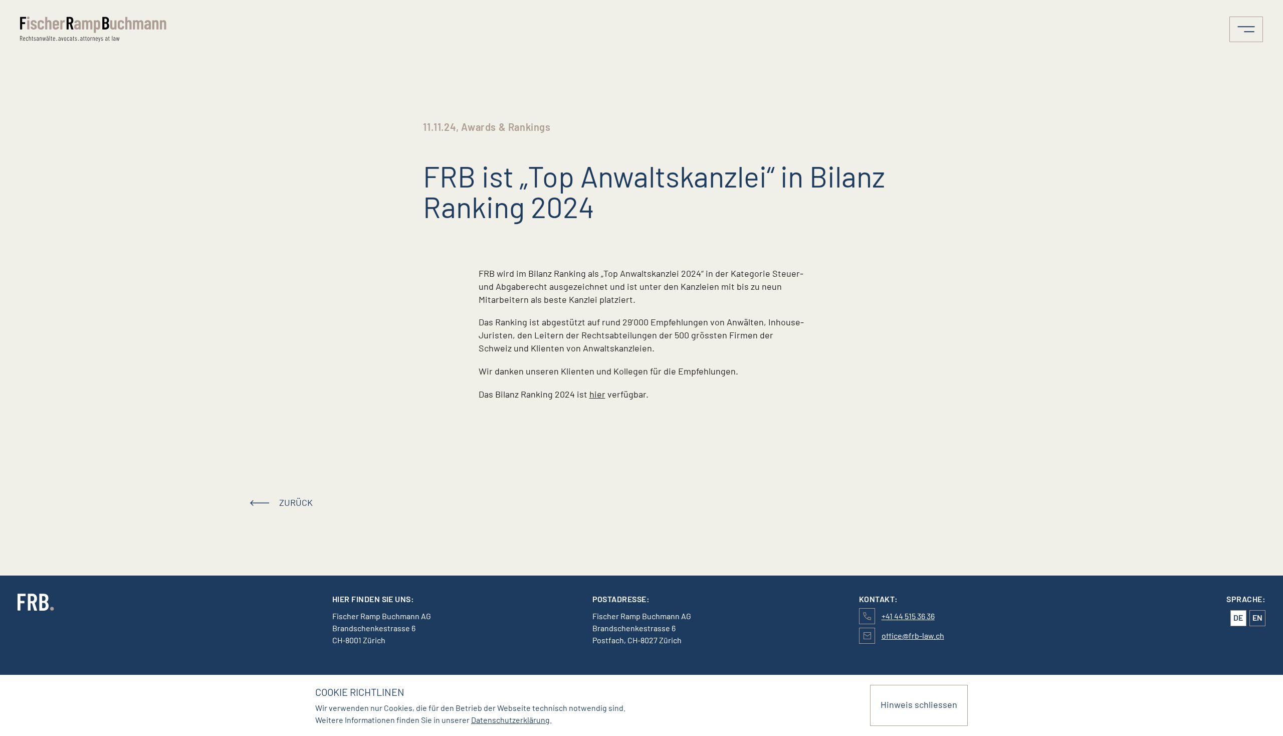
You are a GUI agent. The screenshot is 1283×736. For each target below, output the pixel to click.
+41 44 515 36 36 (908, 616)
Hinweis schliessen (919, 704)
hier (597, 394)
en (1257, 617)
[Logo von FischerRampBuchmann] (173, 29)
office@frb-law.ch (913, 635)
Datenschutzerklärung (510, 719)
